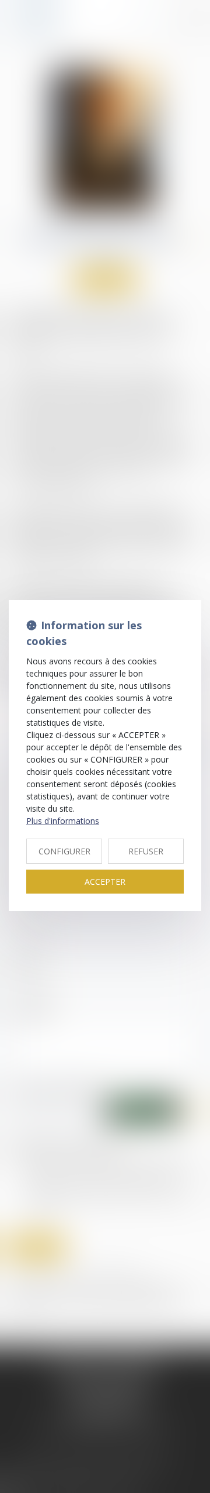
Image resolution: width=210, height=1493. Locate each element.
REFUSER (145, 851)
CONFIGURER (64, 851)
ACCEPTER (105, 881)
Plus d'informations (62, 820)
